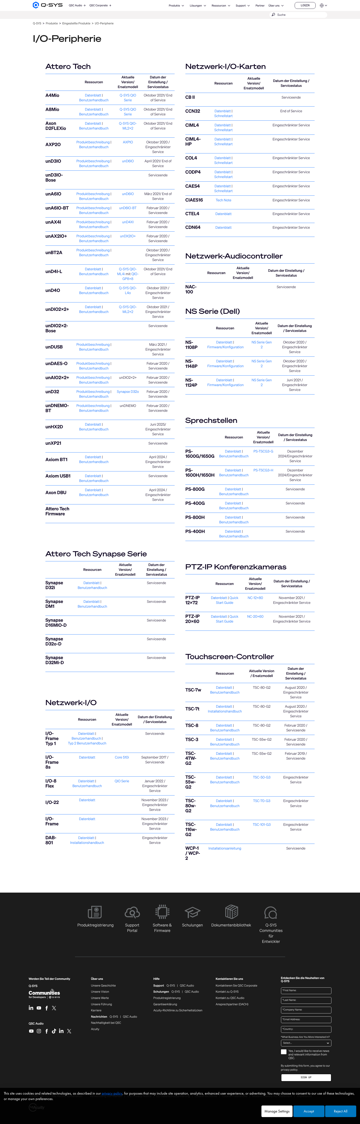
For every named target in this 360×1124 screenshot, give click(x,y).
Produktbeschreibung (93, 142)
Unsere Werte (100, 998)
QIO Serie (122, 781)
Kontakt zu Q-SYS (227, 992)
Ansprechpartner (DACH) (232, 1004)
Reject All (340, 1111)
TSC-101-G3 (262, 824)
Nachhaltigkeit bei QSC (106, 1023)
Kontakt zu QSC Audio (230, 998)
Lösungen (196, 5)
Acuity (95, 1029)
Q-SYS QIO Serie (128, 97)
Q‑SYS (37, 23)
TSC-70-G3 (261, 800)
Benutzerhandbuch (94, 100)
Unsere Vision (100, 992)
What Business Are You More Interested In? (305, 1037)
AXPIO (128, 142)
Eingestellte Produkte (76, 23)
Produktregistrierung (167, 998)
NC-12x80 (255, 597)
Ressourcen (219, 5)
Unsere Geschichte (103, 986)
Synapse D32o (128, 391)
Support (241, 5)
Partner (260, 5)
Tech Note (223, 200)
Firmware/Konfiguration (225, 347)
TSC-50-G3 (261, 777)
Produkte (174, 5)
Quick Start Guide (227, 600)
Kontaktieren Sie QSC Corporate (236, 986)
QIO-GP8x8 (131, 276)
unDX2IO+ (128, 236)
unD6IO (128, 161)
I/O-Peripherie (104, 23)
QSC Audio (36, 1025)
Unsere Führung (101, 1004)
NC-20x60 (255, 616)
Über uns (274, 5)
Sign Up (306, 1077)
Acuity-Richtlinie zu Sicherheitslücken (178, 1010)
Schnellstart (223, 115)
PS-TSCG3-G (263, 451)
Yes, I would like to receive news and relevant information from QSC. (309, 1054)
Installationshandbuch (87, 842)
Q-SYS (171, 986)
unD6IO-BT (128, 208)
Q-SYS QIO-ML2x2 (128, 126)
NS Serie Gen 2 (262, 344)
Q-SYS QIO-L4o (128, 290)
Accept (309, 1111)
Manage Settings (276, 1111)
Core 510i (122, 757)
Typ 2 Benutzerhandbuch (87, 743)
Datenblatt (93, 95)
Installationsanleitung (224, 848)
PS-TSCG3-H (263, 470)
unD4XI (128, 222)
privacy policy (289, 1069)
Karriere (96, 1010)
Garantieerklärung (165, 1004)
